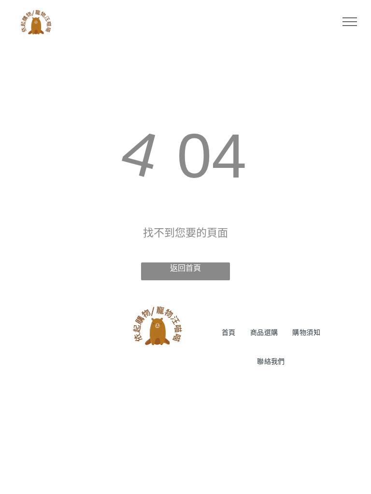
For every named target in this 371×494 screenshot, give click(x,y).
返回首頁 (185, 268)
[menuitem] (228, 332)
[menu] (349, 21)
